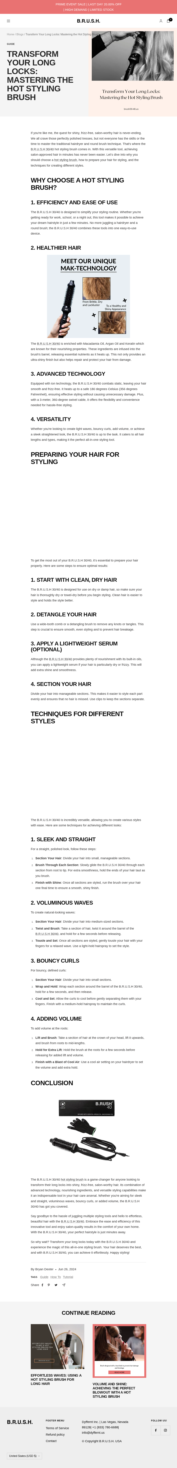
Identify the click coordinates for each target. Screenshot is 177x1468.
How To (55, 1277)
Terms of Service (57, 1428)
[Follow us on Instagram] (165, 1430)
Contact (51, 1441)
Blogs (20, 34)
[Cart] (168, 21)
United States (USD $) (22, 1455)
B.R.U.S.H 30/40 (42, 149)
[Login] (160, 20)
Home (10, 34)
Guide (11, 44)
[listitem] (42, 1285)
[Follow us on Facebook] (156, 1430)
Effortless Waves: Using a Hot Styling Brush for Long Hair (56, 1379)
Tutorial (68, 1277)
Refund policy (55, 1434)
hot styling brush (65, 160)
